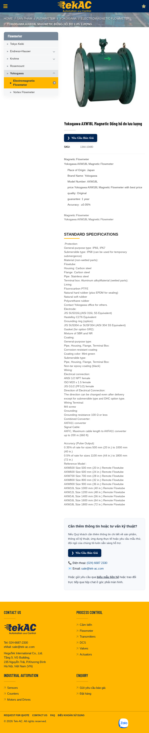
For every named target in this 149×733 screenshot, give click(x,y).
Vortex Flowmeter (24, 92)
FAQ (52, 715)
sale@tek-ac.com (92, 568)
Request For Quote (16, 715)
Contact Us (39, 715)
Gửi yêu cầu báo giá (92, 687)
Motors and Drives (19, 699)
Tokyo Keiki (17, 43)
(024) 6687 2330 (97, 562)
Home (8, 18)
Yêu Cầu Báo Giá (81, 137)
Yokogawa (68, 18)
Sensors (12, 687)
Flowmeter (46, 18)
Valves (84, 648)
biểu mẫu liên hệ (108, 577)
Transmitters (88, 636)
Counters (13, 693)
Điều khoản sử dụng (71, 715)
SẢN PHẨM (24, 18)
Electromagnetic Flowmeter (105, 18)
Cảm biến (86, 624)
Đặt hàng (85, 693)
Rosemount (17, 65)
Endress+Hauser (20, 51)
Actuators (86, 654)
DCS (83, 642)
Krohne (14, 58)
